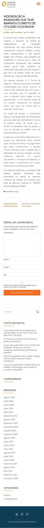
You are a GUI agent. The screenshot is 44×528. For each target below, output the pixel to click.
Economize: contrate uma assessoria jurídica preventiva (20, 340)
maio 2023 (8, 456)
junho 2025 (9, 445)
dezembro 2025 (11, 423)
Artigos (16, 191)
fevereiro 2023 (10, 463)
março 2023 (9, 460)
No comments (18, 32)
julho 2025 (8, 441)
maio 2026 (8, 408)
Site (5, 275)
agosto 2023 (9, 452)
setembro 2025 (10, 434)
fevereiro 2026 (10, 415)
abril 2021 (8, 471)
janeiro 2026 (9, 419)
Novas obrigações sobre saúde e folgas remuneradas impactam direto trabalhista (22, 358)
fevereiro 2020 (10, 474)
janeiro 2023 (9, 467)
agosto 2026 (9, 397)
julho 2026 (8, 401)
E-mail (6, 267)
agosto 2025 (9, 438)
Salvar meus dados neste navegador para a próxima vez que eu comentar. (20, 286)
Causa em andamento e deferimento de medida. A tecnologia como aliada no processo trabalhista (22, 367)
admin (7, 32)
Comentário (9, 233)
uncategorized (10, 498)
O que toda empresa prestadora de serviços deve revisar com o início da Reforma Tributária (20, 333)
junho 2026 (9, 404)
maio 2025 (8, 449)
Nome (6, 259)
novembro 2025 (11, 427)
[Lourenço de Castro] (9, 4)
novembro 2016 (11, 478)
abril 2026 (8, 412)
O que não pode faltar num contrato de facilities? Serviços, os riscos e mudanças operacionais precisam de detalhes (21, 349)
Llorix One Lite (13, 522)
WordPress (32, 522)
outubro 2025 (10, 430)
